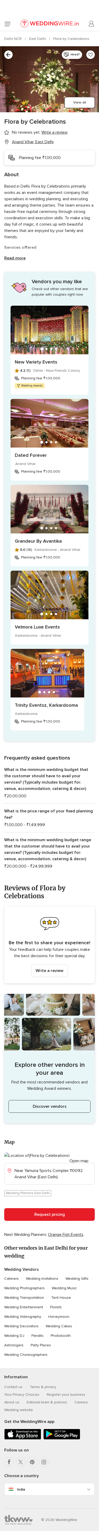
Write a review (49, 970)
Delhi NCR (13, 38)
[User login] (91, 23)
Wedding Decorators (21, 1326)
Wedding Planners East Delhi (28, 1193)
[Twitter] (20, 1462)
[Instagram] (44, 1462)
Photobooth (61, 1335)
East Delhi (38, 38)
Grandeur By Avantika (38, 541)
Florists (56, 1307)
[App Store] (22, 1438)
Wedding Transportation (24, 1297)
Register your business (66, 1394)
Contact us (13, 1387)
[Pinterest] (32, 1462)
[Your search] (8, 54)
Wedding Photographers (24, 1288)
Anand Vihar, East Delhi (33, 142)
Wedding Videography (22, 1316)
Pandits (37, 1335)
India (21, 1489)
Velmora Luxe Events (37, 627)
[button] (49, 944)
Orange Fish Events (65, 1234)
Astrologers (13, 1345)
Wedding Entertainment (23, 1307)
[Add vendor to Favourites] (90, 54)
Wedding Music (64, 1288)
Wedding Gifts (76, 1278)
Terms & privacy (43, 1387)
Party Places (41, 1345)
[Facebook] (9, 1462)
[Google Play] (61, 1438)
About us (11, 1402)
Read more (15, 258)
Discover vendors (50, 1106)
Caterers (11, 1278)
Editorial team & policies (47, 1402)
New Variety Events (36, 362)
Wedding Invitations (42, 1278)
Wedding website (18, 1410)
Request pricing (49, 1214)
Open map (78, 1161)
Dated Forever (31, 455)
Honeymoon (58, 1316)
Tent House (61, 1297)
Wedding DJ (14, 1335)
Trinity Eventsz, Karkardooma (46, 705)
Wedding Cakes (59, 1326)
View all (79, 102)
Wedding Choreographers (26, 1354)
